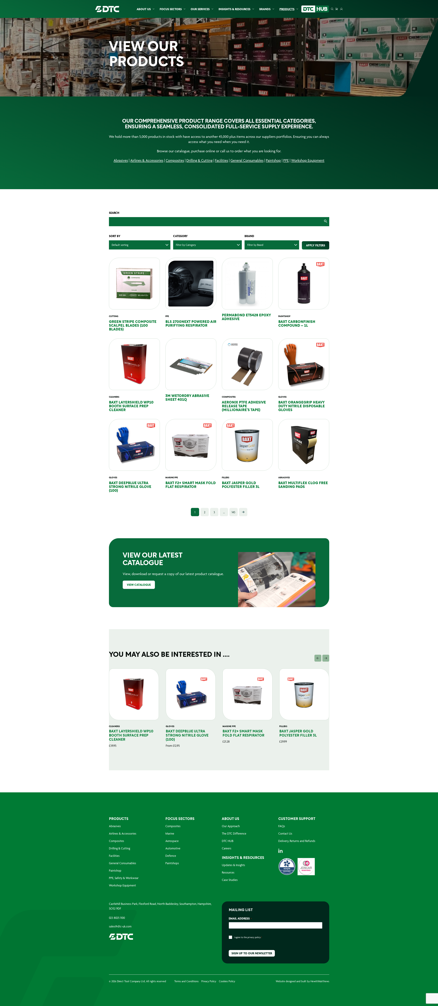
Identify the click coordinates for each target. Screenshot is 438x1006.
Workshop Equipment (307, 160)
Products (286, 9)
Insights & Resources (234, 9)
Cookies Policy (227, 981)
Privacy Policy (208, 981)
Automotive (172, 848)
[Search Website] (332, 9)
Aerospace (172, 841)
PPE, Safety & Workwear (124, 878)
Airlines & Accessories (146, 160)
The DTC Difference (234, 833)
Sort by (114, 236)
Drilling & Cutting (199, 160)
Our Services (200, 9)
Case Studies (230, 880)
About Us (144, 9)
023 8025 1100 (117, 917)
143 (233, 512)
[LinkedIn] (280, 851)
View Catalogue (139, 584)
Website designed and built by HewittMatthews (302, 981)
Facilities (221, 160)
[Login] (341, 9)
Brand (249, 236)
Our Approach (231, 826)
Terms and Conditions (186, 981)
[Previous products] (317, 658)
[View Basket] (336, 9)
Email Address (240, 918)
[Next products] (325, 658)
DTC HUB (227, 841)
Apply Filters (315, 245)
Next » (243, 512)
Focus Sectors (171, 9)
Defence (170, 855)
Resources (228, 872)
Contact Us (285, 833)
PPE (286, 160)
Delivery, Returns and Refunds (296, 841)
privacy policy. (254, 937)
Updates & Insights (233, 865)
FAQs (281, 826)
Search (114, 212)
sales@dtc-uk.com (120, 926)
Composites (175, 160)
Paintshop (273, 160)
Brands (265, 9)
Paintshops (172, 863)
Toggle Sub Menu (153, 9)
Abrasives (121, 160)
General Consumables (246, 160)
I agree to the (248, 937)
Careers (226, 848)
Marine (169, 833)
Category (180, 236)
